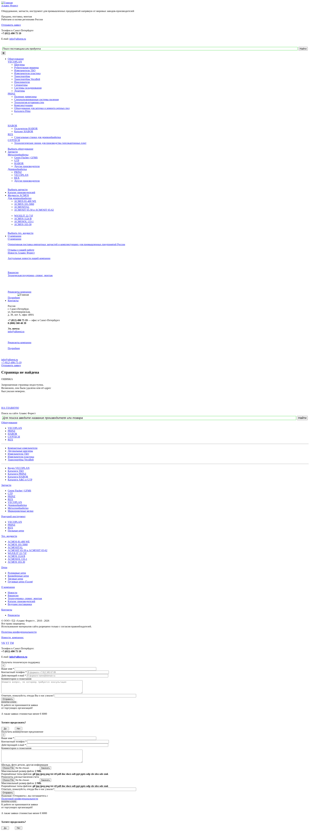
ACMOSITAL (21, 207)
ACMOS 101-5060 (24, 204)
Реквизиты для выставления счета (20, 776)
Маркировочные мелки (20, 511)
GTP (16, 160)
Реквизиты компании (19, 291)
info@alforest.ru (17, 38)
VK (3, 643)
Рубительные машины (26, 67)
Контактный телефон (14, 672)
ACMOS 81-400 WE (25, 201)
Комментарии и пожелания (16, 678)
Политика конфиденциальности (19, 632)
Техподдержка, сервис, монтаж (25, 598)
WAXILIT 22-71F (23, 215)
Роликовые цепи (17, 573)
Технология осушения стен (29, 102)
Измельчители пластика (27, 73)
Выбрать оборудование (20, 148)
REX (10, 134)
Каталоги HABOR (18, 476)
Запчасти (13, 151)
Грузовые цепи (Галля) (20, 581)
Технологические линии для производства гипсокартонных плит (50, 143)
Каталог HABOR (23, 131)
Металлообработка (18, 154)
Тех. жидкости (9, 536)
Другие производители (27, 166)
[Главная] (7, 2)
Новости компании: (12, 637)
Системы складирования (27, 87)
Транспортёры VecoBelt (27, 79)
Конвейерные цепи (18, 575)
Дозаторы (19, 90)
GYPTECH (14, 140)
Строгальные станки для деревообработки (37, 137)
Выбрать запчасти (18, 189)
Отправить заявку (11, 365)
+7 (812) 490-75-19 (11, 362)
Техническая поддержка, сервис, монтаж (30, 275)
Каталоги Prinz (22, 111)
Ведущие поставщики (20, 604)
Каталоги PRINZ (17, 473)
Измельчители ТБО (25, 70)
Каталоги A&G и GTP (20, 479)
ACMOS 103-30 (22, 224)
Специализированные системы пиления (36, 99)
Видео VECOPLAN (19, 468)
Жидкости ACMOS (18, 195)
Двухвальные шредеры (20, 451)
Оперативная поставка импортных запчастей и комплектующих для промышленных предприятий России (66, 244)
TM (12, 643)
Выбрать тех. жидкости (20, 233)
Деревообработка (17, 169)
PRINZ (11, 93)
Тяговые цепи (15, 578)
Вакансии (13, 272)
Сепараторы (21, 85)
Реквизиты (14, 615)
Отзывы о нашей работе (21, 249)
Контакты (13, 300)
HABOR (12, 125)
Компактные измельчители (22, 448)
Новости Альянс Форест (21, 252)
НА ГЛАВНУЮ (10, 407)
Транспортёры (22, 76)
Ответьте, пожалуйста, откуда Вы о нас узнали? (28, 695)
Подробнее (14, 297)
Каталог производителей (21, 192)
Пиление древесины (25, 96)
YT (7, 643)
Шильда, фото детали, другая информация (24, 764)
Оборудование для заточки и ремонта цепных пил (42, 108)
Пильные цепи (16, 530)
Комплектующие (23, 105)
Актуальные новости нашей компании (29, 258)
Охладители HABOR (26, 128)
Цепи (4, 567)
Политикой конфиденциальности (19, 798)
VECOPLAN (15, 61)
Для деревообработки (19, 198)
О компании (14, 236)
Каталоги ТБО (16, 471)
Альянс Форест (9, 5)
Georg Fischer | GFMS (26, 157)
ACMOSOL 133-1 (24, 221)
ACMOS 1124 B (23, 218)
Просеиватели (22, 82)
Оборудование (16, 58)
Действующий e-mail (13, 675)
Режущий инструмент (13, 516)
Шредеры (19, 64)
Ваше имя (7, 668)
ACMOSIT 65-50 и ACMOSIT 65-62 (34, 209)
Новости (12, 592)
